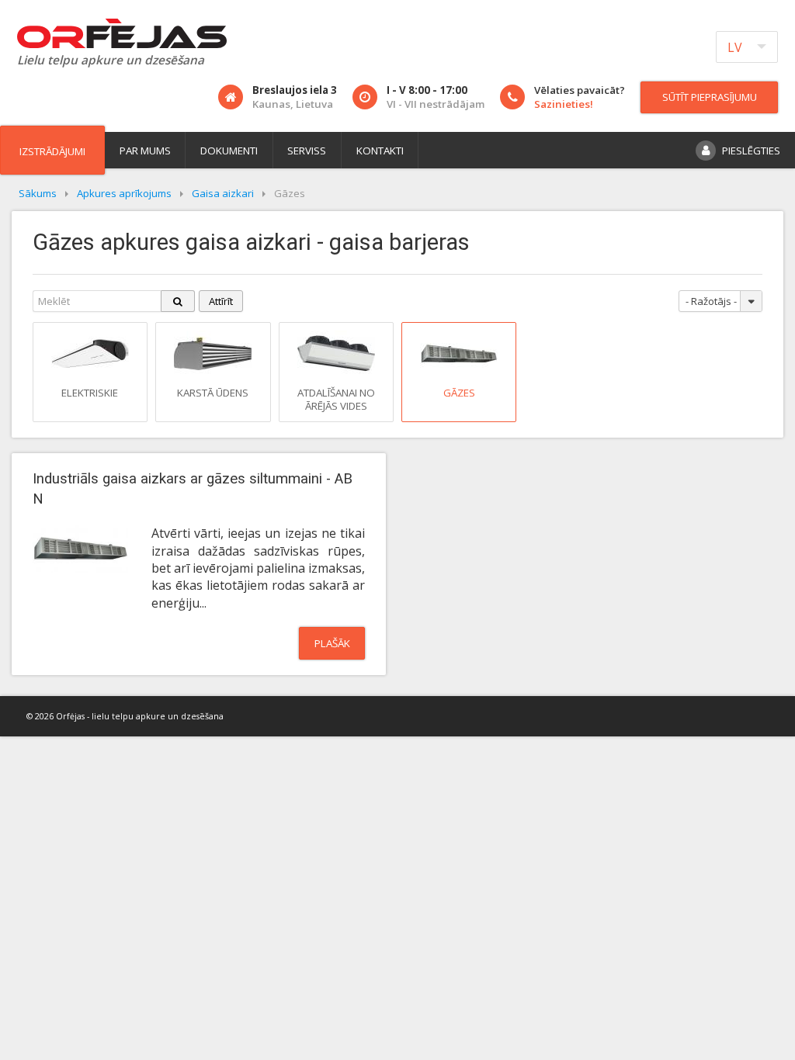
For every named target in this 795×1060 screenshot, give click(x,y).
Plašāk (332, 643)
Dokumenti (229, 151)
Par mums (145, 151)
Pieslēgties (751, 151)
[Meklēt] (178, 301)
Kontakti (380, 151)
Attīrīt (221, 301)
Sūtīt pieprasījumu (709, 97)
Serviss (306, 151)
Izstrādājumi (52, 151)
